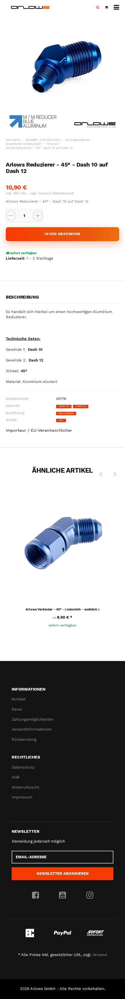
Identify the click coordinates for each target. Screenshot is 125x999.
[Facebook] (35, 895)
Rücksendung (24, 739)
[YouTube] (62, 895)
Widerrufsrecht (25, 787)
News (17, 709)
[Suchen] (97, 7)
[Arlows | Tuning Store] (30, 7)
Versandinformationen (32, 729)
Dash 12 (80, 406)
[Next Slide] (115, 474)
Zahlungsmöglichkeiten (33, 719)
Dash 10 (64, 406)
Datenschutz (23, 767)
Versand (45, 193)
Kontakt (19, 699)
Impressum (22, 797)
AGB (15, 777)
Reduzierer (66, 413)
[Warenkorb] (106, 7)
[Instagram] (89, 895)
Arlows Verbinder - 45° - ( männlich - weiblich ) (62, 609)
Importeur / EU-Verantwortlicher (39, 430)
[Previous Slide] (101, 474)
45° (61, 420)
